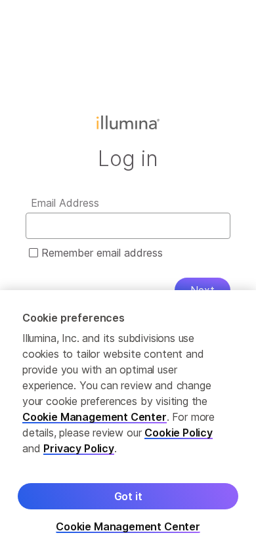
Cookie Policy (178, 432)
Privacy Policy (78, 448)
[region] (128, 422)
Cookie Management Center (94, 416)
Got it (128, 496)
